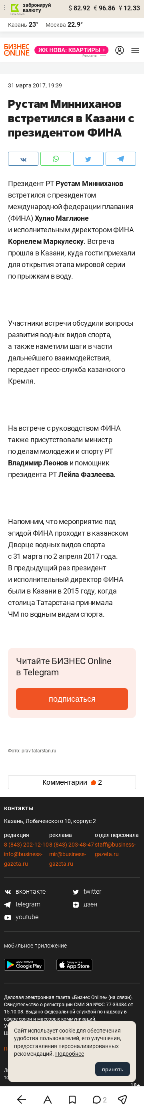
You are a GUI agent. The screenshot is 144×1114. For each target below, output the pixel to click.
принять (112, 1069)
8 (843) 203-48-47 (71, 844)
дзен (89, 904)
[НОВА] (69, 50)
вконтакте (30, 891)
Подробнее (69, 1054)
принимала (94, 602)
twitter (91, 891)
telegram (27, 904)
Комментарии (72, 782)
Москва (56, 25)
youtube (26, 917)
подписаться (72, 699)
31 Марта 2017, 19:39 (35, 85)
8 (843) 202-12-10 (26, 844)
